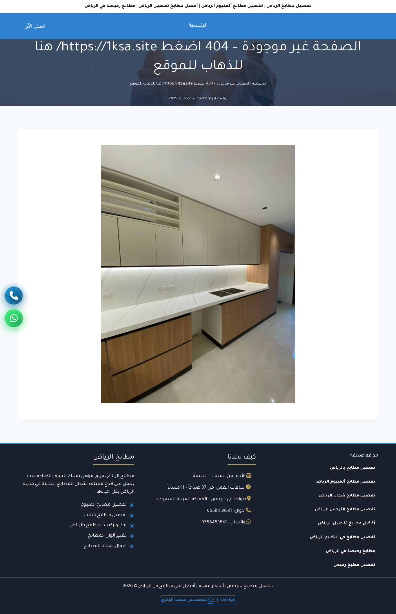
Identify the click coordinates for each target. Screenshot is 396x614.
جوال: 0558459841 (226, 511)
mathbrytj (205, 99)
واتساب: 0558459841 (223, 522)
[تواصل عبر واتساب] (13, 317)
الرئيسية (198, 25)
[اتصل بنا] (13, 295)
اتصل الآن (35, 26)
